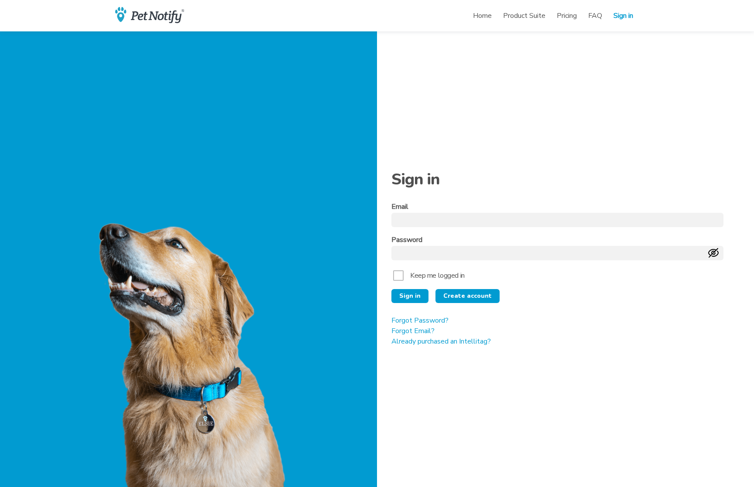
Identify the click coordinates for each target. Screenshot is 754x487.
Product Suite (524, 15)
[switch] (713, 254)
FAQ (595, 15)
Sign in (623, 15)
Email (399, 207)
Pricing (567, 15)
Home (482, 15)
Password (406, 240)
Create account (467, 296)
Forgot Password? (420, 320)
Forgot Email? (413, 331)
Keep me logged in (437, 275)
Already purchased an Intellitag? (441, 341)
